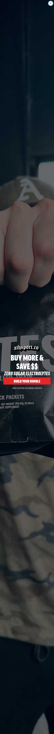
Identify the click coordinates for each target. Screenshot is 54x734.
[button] (47, 727)
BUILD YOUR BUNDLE (27, 381)
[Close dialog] (50, 3)
